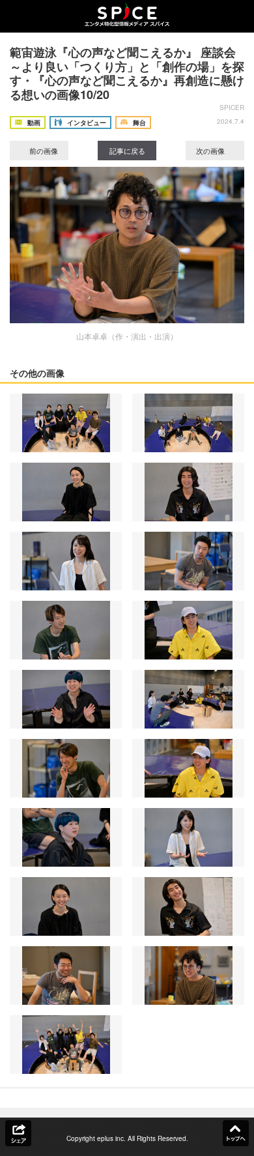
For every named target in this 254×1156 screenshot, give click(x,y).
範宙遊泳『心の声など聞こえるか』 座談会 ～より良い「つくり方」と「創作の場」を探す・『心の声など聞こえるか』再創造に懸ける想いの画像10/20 (127, 73)
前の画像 (42, 150)
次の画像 (211, 150)
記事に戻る (127, 150)
